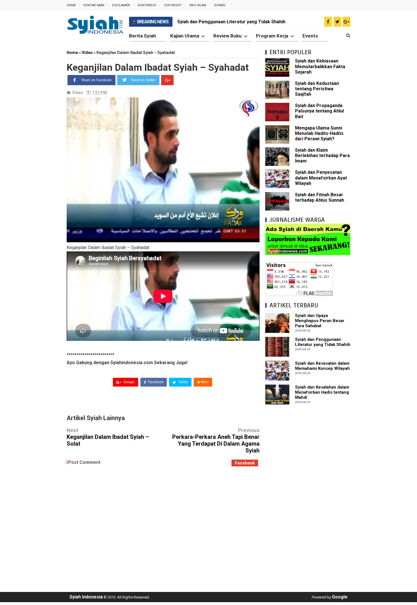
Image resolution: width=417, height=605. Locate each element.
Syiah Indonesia (86, 597)
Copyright (173, 5)
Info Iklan (197, 5)
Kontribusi (147, 5)
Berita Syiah (142, 36)
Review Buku (227, 36)
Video (77, 92)
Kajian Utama (184, 36)
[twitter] (337, 22)
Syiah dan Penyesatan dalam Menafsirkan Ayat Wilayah (321, 178)
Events (310, 36)
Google (129, 382)
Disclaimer (121, 5)
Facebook (155, 382)
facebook (245, 463)
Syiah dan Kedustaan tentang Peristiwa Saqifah (317, 89)
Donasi (220, 5)
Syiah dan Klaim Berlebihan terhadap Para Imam (322, 155)
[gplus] (346, 22)
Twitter (182, 382)
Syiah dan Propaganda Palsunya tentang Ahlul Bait (319, 111)
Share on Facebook (96, 80)
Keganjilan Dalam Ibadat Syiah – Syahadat (158, 67)
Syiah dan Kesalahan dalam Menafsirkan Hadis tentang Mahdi (322, 392)
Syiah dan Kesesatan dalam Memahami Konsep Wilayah (236, 21)
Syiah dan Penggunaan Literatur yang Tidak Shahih (322, 342)
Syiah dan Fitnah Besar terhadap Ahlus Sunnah (319, 197)
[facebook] (328, 22)
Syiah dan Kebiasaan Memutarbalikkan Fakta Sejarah (320, 66)
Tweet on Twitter (143, 80)
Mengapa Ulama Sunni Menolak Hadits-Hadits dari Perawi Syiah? (319, 133)
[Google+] (167, 80)
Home (71, 5)
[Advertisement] (307, 495)
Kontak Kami (93, 5)
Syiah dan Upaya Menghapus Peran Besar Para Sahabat (319, 320)
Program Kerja (272, 36)
